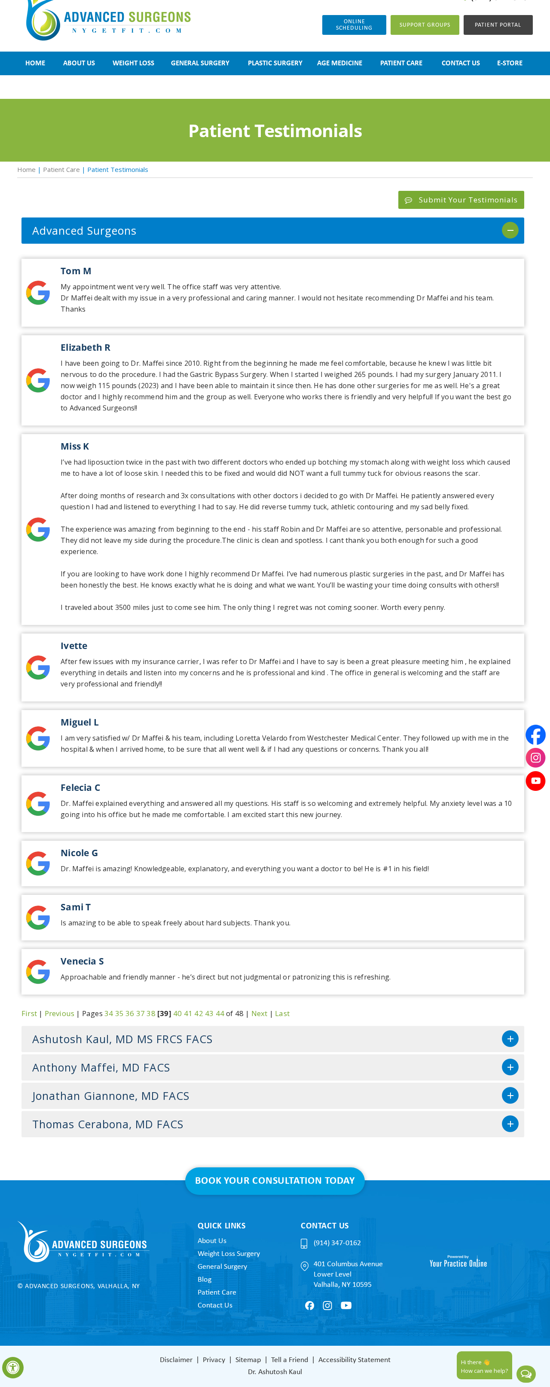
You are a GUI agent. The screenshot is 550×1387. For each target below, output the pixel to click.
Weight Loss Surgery (229, 1254)
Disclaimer (176, 1360)
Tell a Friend (289, 1360)
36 (129, 1013)
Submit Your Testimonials (468, 200)
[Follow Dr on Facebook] (309, 1305)
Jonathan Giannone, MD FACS (110, 1095)
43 (209, 1013)
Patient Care (61, 169)
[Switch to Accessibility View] (13, 1367)
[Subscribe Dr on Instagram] (327, 1305)
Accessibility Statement (354, 1360)
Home (26, 169)
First (29, 1013)
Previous (60, 1013)
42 (198, 1013)
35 (119, 1013)
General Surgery (222, 1267)
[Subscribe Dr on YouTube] (346, 1305)
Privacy (214, 1360)
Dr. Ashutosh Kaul (275, 1372)
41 (188, 1013)
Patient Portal (498, 25)
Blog (204, 1280)
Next (259, 1013)
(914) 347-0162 (337, 1243)
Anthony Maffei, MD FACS (101, 1067)
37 (140, 1013)
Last (282, 1013)
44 (220, 1013)
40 (177, 1013)
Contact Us (215, 1305)
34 (108, 1013)
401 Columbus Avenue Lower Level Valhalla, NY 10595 (348, 1274)
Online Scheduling (354, 24)
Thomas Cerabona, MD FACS (107, 1124)
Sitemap (248, 1360)
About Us (212, 1241)
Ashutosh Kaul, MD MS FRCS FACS (122, 1039)
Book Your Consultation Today (274, 1181)
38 (151, 1013)
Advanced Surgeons (84, 230)
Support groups (425, 25)
